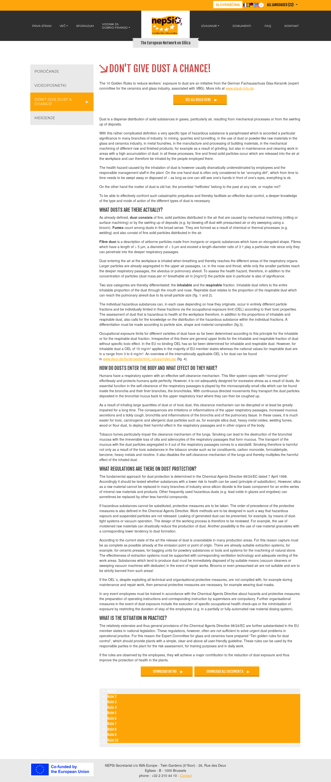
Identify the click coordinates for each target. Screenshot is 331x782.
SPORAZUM (85, 26)
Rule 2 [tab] (111, 696)
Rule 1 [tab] (111, 691)
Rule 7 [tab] (112, 723)
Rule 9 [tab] (112, 734)
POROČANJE (46, 71)
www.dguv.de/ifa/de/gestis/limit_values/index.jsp (139, 358)
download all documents (224, 671)
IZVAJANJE (209, 26)
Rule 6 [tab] (112, 718)
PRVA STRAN (41, 26)
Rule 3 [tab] (112, 702)
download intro (165, 671)
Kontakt (291, 26)
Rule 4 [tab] (112, 707)
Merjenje (44, 118)
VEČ (63, 26)
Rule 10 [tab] (112, 740)
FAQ (268, 26)
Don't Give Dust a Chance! (53, 101)
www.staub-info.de (240, 88)
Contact (186, 775)
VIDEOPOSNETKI (50, 85)
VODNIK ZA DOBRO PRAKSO (115, 25)
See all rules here (198, 100)
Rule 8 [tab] (112, 729)
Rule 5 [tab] (112, 713)
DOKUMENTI (242, 26)
